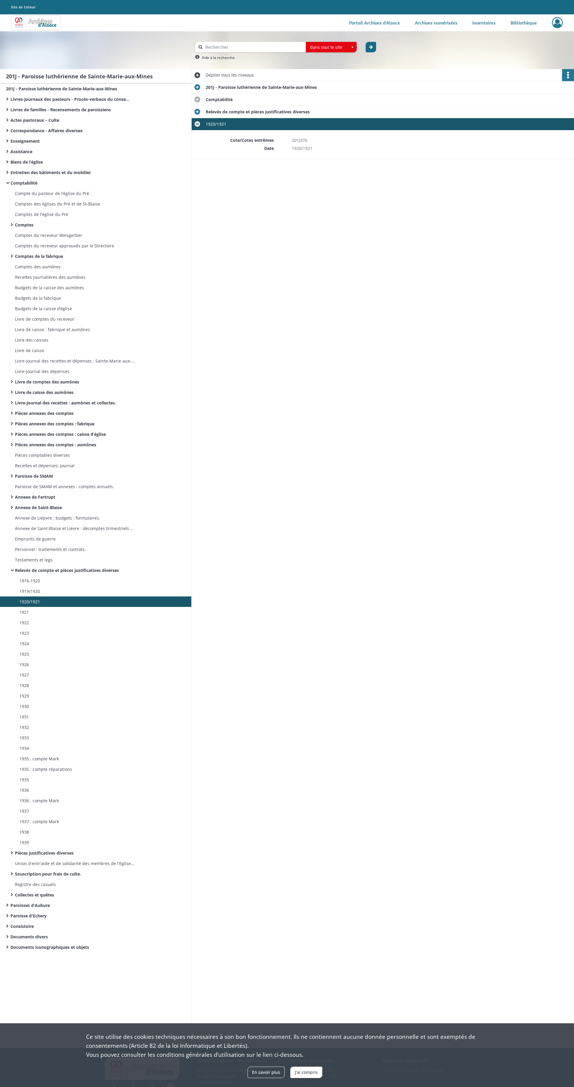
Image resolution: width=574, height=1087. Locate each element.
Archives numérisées (436, 23)
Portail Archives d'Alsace (374, 23)
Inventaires (484, 23)
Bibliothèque (524, 23)
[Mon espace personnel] (557, 22)
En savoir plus (266, 1072)
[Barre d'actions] (568, 75)
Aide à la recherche (218, 57)
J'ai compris (306, 1072)
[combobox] (331, 47)
